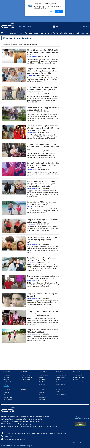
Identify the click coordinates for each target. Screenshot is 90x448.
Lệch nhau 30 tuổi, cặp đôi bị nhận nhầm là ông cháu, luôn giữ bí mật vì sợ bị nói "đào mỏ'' (42, 89)
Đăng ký (59, 11)
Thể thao (6, 401)
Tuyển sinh (59, 396)
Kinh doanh (34, 33)
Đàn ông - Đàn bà (60, 384)
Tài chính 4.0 (41, 377)
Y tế (5, 384)
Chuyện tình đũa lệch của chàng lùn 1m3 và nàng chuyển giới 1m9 (43, 277)
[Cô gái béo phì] (14, 208)
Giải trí (5, 395)
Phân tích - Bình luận (78, 377)
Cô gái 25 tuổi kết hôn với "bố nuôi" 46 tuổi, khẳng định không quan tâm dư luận (43, 52)
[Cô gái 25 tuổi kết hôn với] (14, 56)
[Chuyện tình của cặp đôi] (14, 226)
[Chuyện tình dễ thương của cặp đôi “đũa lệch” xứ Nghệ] (14, 336)
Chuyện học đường (61, 394)
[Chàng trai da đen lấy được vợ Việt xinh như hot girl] (14, 317)
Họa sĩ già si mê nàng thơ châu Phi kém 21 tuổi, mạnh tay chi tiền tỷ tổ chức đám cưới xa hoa (43, 128)
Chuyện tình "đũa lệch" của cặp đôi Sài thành (42, 295)
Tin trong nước (7, 375)
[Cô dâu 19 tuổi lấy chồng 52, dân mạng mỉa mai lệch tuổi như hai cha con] (14, 150)
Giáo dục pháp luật (61, 390)
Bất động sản (41, 384)
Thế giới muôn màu (78, 381)
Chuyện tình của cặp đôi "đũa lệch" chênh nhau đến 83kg (42, 221)
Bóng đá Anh (41, 399)
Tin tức (13, 33)
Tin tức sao (6, 392)
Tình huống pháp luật (26, 377)
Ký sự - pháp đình (25, 379)
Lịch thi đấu (41, 392)
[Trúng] (14, 187)
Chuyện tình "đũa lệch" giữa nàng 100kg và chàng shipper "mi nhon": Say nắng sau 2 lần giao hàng (42, 70)
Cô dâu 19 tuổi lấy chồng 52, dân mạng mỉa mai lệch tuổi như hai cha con (43, 146)
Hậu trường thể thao (43, 395)
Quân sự (75, 379)
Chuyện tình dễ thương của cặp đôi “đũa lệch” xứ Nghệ (42, 331)
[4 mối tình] (14, 264)
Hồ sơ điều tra (24, 381)
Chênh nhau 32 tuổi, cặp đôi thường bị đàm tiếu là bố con (43, 109)
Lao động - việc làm (9, 381)
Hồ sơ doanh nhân (43, 381)
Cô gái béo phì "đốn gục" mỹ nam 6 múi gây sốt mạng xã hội (42, 203)
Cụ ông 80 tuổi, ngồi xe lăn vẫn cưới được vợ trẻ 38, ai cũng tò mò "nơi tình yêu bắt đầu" (43, 165)
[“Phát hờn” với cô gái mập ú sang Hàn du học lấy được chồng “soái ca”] (14, 243)
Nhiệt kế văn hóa (8, 399)
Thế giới (54, 33)
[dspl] (2, 33)
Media (71, 33)
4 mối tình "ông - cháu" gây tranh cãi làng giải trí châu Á (42, 259)
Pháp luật (22, 33)
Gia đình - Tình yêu (32, 56)
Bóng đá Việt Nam (43, 397)
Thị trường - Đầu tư (43, 375)
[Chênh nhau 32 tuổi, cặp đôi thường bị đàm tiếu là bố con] (14, 114)
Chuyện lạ (58, 381)
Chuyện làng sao (31, 262)
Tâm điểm (6, 377)
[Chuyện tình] (14, 74)
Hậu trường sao (8, 397)
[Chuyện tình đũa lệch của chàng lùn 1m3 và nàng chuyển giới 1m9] (14, 282)
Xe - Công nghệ (42, 379)
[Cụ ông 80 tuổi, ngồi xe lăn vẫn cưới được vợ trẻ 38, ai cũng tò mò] (14, 169)
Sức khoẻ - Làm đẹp (61, 375)
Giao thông (6, 379)
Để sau (51, 11)
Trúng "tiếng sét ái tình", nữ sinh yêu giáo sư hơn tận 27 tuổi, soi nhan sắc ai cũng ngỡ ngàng (41, 183)
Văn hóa (63, 33)
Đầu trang (76, 443)
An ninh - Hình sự (25, 375)
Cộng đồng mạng (31, 75)
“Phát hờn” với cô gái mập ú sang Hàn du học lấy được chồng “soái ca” (42, 239)
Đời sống (45, 33)
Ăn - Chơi (58, 379)
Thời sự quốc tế (77, 375)
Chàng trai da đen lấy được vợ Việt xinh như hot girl (42, 312)
